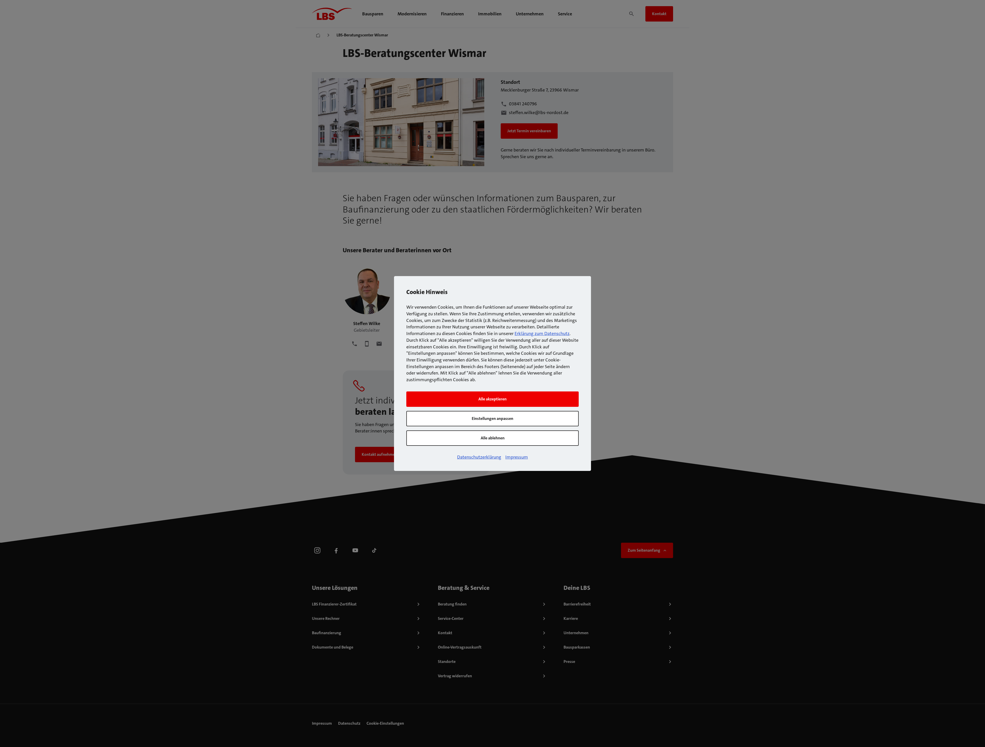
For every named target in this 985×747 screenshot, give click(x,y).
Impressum (516, 457)
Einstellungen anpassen (492, 418)
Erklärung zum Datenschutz (542, 333)
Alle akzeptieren (492, 399)
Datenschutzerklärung (479, 457)
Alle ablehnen (493, 438)
